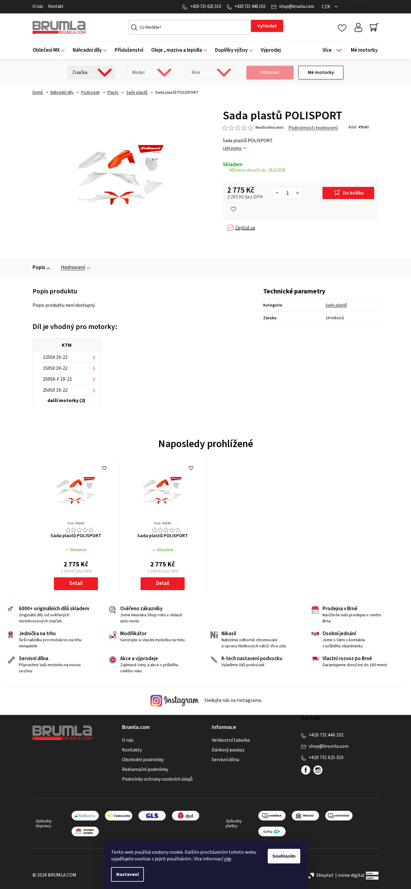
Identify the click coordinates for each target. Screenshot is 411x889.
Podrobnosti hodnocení (313, 127)
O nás (38, 6)
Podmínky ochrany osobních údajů (157, 779)
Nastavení (127, 874)
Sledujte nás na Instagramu (232, 700)
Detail (75, 583)
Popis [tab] (39, 267)
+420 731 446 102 (250, 6)
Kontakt (56, 6)
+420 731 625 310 (205, 6)
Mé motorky (321, 72)
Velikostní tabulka (231, 740)
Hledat (267, 26)
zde (227, 859)
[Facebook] (305, 770)
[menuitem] (51, 50)
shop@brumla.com (296, 6)
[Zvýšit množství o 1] (297, 193)
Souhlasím (284, 856)
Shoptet (325, 875)
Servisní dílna (225, 759)
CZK (326, 6)
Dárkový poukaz (228, 750)
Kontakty (132, 750)
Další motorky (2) (66, 400)
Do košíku (353, 193)
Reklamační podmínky (145, 769)
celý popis (232, 148)
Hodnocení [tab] (73, 267)
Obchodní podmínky (143, 759)
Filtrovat (270, 72)
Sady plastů (336, 305)
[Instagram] (317, 770)
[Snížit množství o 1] (277, 193)
